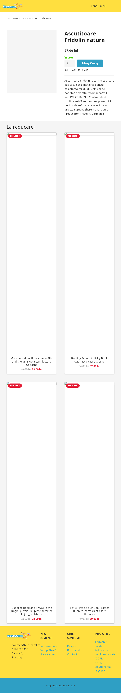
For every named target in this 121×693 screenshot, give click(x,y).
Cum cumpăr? (48, 646)
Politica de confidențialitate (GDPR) (105, 654)
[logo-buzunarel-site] (13, 6)
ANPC (98, 662)
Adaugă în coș (90, 63)
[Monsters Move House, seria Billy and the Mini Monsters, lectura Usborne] (32, 243)
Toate (23, 18)
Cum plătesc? (48, 650)
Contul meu (98, 6)
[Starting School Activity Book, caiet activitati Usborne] (89, 243)
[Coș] (109, 6)
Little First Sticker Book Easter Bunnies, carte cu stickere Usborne (89, 611)
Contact (72, 654)
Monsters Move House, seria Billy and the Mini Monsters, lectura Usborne (32, 361)
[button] (116, 6)
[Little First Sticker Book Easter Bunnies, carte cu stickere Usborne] (89, 493)
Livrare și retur (49, 654)
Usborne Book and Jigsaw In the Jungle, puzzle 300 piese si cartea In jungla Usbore (32, 611)
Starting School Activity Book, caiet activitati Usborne (89, 359)
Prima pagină (12, 18)
